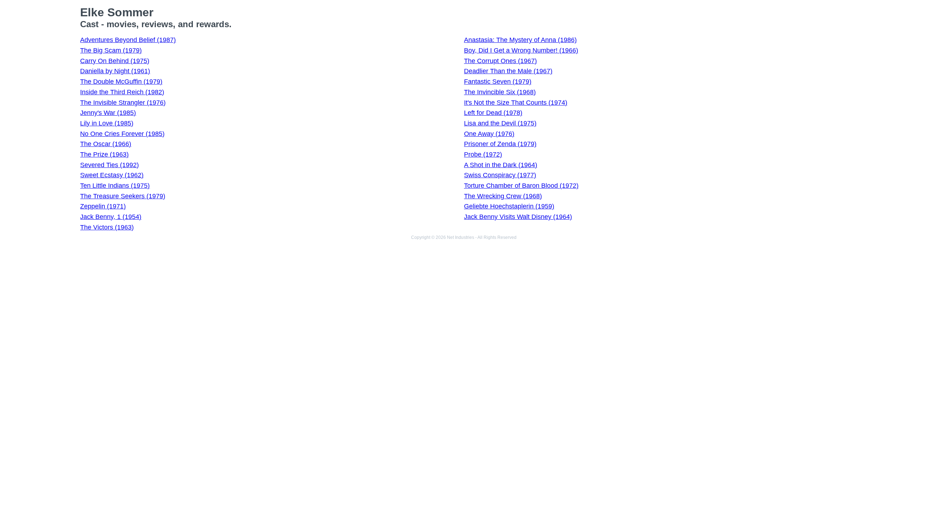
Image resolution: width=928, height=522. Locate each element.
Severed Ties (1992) (109, 165)
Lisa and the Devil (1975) (500, 123)
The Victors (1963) (107, 227)
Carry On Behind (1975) (114, 61)
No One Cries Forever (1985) (122, 133)
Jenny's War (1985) (108, 112)
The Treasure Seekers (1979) (122, 196)
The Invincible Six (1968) (500, 92)
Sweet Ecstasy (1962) (112, 175)
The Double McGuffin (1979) (121, 81)
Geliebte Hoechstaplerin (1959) (509, 206)
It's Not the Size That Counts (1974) (515, 102)
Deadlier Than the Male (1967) (508, 71)
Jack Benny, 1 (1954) (110, 216)
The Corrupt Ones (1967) (500, 61)
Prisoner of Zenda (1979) (500, 144)
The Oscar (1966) (105, 144)
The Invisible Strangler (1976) (123, 102)
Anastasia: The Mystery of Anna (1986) (520, 40)
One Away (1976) (489, 133)
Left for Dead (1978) (493, 112)
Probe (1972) (483, 154)
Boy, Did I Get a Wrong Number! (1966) (521, 50)
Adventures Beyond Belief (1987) (128, 40)
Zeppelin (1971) (103, 206)
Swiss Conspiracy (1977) (500, 175)
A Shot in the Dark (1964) (500, 165)
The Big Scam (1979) (111, 50)
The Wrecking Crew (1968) (503, 196)
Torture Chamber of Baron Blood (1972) (521, 185)
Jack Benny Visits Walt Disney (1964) (518, 216)
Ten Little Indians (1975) (115, 185)
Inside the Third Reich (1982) (122, 92)
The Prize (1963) (104, 154)
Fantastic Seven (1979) (497, 81)
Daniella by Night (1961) (115, 71)
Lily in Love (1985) (106, 123)
